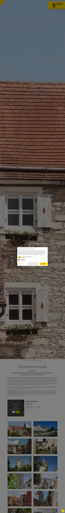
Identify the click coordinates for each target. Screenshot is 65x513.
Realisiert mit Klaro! (20, 263)
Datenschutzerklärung (34, 254)
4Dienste (23, 260)
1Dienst (22, 257)
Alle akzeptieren (43, 263)
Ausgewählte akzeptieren (33, 263)
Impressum (41, 254)
